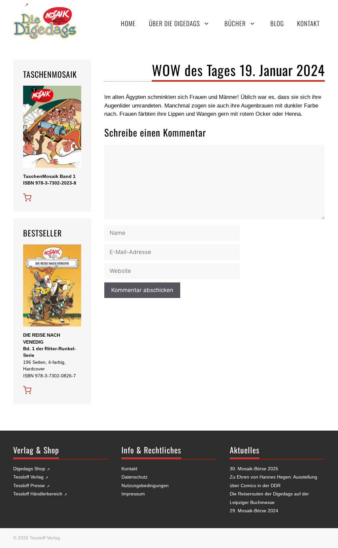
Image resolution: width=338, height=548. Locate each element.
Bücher (235, 23)
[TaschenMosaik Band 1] (27, 197)
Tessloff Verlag (28, 477)
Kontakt (308, 23)
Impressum (133, 493)
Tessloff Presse (29, 485)
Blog (277, 23)
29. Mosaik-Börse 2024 (254, 510)
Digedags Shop (29, 468)
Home (128, 23)
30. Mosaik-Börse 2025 (254, 468)
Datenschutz (134, 477)
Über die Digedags (174, 23)
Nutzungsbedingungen (145, 485)
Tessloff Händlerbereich (37, 493)
